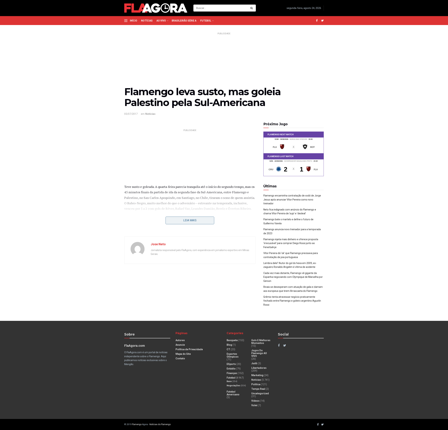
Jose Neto (158, 244)
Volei (254, 405)
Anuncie (180, 344)
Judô (254, 363)
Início (133, 20)
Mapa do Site (183, 354)
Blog (229, 344)
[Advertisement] (224, 60)
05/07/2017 (131, 113)
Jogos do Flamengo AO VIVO (259, 353)
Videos (255, 400)
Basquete (232, 340)
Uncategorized (260, 393)
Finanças (232, 373)
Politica (255, 384)
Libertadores (259, 367)
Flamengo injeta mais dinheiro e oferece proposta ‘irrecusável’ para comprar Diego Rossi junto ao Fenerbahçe (290, 243)
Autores (180, 340)
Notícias (147, 20)
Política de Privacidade (189, 349)
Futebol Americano (233, 393)
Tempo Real (258, 388)
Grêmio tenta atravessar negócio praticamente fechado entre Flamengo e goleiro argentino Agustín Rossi (292, 300)
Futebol (205, 20)
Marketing (257, 375)
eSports (231, 364)
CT (228, 349)
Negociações (233, 385)
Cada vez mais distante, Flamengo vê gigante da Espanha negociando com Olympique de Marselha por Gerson (293, 277)
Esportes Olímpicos (233, 355)
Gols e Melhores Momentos (260, 341)
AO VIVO (161, 20)
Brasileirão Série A (184, 20)
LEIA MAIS (190, 220)
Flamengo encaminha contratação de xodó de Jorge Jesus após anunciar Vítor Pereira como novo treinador (292, 199)
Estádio (231, 368)
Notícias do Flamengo (160, 424)
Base (229, 381)
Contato (180, 358)
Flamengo (137, 424)
